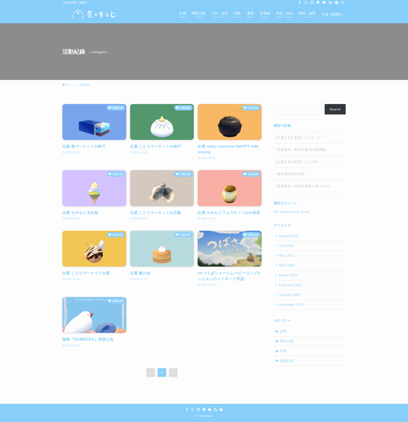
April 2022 (287, 265)
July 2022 (286, 245)
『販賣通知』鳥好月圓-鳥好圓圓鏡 (300, 149)
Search (335, 109)
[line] (318, 2)
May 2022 (286, 255)
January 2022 (290, 295)
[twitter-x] (306, 2)
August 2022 (289, 236)
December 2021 (291, 304)
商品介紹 (286, 341)
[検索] (343, 2)
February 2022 (290, 285)
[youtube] (324, 2)
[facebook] (300, 2)
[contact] (336, 2)
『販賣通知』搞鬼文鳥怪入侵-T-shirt (301, 186)
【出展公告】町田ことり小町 (296, 162)
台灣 (283, 331)
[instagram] (312, 2)
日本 (283, 351)
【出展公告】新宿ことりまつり (298, 137)
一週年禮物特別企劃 (289, 174)
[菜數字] (93, 14)
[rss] (330, 2)
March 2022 (288, 275)
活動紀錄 (286, 361)
